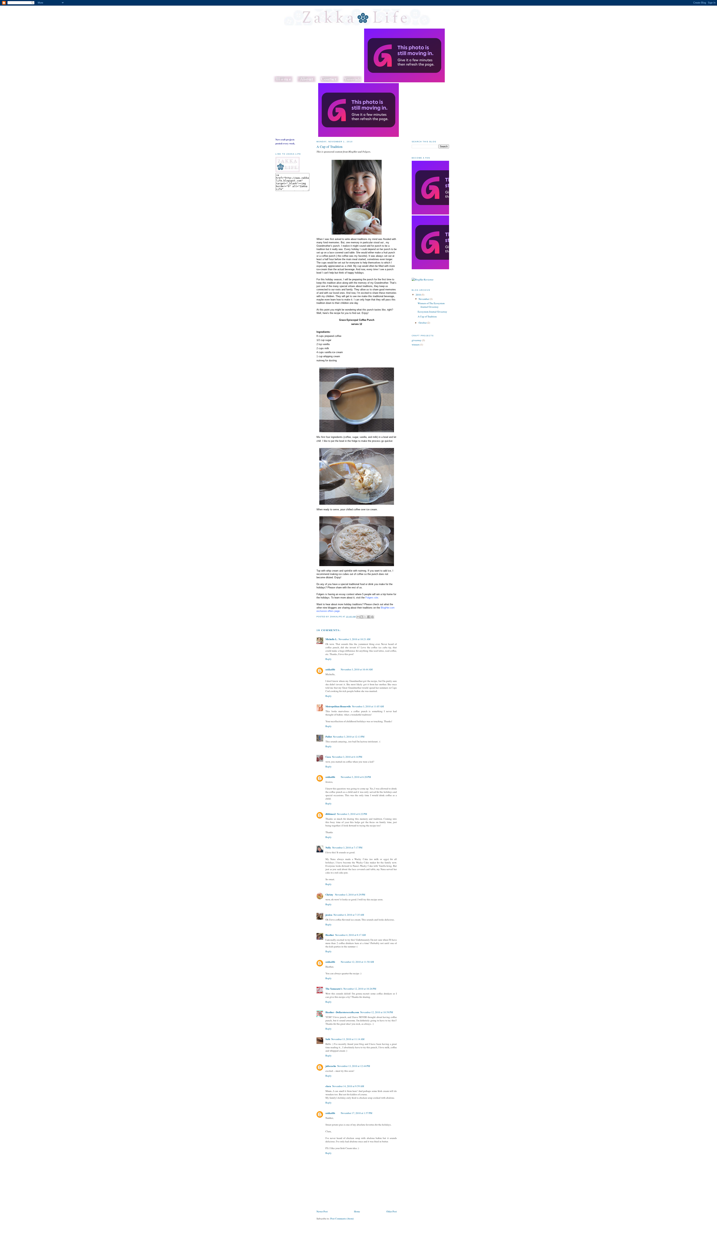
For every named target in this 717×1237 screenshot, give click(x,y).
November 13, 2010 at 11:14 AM (347, 1039)
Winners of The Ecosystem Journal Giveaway (431, 305)
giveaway (416, 340)
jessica (328, 914)
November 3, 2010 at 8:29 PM (350, 894)
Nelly (328, 847)
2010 (418, 294)
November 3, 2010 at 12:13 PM (348, 736)
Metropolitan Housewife (338, 706)
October (423, 322)
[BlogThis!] (362, 617)
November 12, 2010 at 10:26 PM (359, 988)
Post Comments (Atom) (342, 1218)
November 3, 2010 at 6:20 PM (356, 777)
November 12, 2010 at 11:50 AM (357, 961)
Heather (329, 935)
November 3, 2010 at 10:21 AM (354, 639)
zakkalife (330, 669)
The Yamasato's (333, 988)
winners (416, 344)
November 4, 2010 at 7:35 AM (348, 914)
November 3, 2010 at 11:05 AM (368, 706)
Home (357, 1211)
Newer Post (322, 1211)
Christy (329, 894)
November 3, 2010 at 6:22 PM (352, 814)
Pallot (328, 736)
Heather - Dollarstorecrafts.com (342, 1012)
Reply (328, 659)
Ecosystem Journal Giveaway (432, 311)
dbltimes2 (330, 814)
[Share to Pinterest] (372, 617)
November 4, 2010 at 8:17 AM (350, 935)
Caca (328, 756)
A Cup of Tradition (329, 146)
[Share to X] (365, 617)
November (424, 299)
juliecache (330, 1066)
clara (328, 1086)
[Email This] (358, 617)
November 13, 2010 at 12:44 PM (353, 1066)
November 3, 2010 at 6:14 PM (347, 756)
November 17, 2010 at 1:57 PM (356, 1113)
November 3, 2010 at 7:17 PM (347, 847)
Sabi (327, 1039)
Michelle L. (331, 639)
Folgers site (371, 597)
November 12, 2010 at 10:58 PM (376, 1012)
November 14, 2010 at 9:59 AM (348, 1086)
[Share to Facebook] (369, 617)
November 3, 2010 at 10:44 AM (357, 669)
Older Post (391, 1211)
